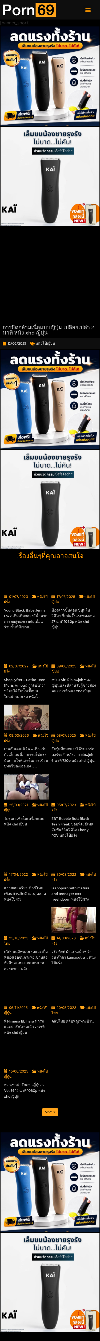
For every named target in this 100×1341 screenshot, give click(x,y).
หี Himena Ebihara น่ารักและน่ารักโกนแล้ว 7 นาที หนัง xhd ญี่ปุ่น (24, 1027)
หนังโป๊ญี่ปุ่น (45, 343)
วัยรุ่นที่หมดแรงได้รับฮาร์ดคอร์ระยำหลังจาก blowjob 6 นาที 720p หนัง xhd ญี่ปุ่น (73, 754)
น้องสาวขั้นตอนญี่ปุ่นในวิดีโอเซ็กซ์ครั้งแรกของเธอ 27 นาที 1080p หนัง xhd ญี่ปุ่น (73, 619)
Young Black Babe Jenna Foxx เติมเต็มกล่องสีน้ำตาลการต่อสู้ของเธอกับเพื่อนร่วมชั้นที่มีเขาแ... (25, 619)
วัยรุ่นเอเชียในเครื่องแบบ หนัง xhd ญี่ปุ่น (24, 821)
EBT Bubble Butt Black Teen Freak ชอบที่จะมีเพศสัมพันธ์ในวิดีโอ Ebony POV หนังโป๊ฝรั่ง (72, 827)
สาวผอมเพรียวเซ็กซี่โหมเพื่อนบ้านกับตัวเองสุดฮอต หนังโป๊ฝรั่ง (25, 893)
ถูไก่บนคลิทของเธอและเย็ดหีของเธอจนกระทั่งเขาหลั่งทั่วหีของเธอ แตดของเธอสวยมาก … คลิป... (26, 960)
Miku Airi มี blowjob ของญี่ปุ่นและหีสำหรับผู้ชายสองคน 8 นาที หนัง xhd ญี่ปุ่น (73, 685)
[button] (87, 9)
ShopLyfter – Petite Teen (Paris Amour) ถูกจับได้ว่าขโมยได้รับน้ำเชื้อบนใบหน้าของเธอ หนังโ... (25, 688)
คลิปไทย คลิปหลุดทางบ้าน (72, 1021)
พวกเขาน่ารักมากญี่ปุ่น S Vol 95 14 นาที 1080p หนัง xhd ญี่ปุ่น (24, 1090)
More (49, 1112)
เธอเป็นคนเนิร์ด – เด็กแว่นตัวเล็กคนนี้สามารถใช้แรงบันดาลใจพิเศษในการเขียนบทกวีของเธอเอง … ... (26, 757)
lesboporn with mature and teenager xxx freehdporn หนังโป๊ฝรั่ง (70, 893)
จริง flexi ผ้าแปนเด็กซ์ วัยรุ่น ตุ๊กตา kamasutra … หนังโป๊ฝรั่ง (73, 957)
